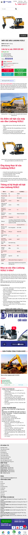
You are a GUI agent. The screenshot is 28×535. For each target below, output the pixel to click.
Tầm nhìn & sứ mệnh (4, 449)
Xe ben (1, 485)
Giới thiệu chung (3, 447)
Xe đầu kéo (2, 488)
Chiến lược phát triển (4, 458)
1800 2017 (22, 4)
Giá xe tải (2, 492)
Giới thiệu (15, 1)
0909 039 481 (9, 61)
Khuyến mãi (20, 74)
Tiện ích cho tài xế (6, 521)
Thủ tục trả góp (7, 74)
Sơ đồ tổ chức (3, 450)
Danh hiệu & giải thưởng (5, 457)
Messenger (19, 534)
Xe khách (2, 489)
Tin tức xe (2, 494)
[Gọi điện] (14, 531)
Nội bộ (25, 1)
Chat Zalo (8, 534)
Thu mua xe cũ (3, 491)
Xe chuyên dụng (3, 486)
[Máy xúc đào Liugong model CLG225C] (14, 370)
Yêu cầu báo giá (7, 70)
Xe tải (1, 481)
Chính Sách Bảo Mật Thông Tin (7, 461)
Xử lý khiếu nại (3, 452)
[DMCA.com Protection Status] (25, 527)
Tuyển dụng (20, 1)
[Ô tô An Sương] (7, 1)
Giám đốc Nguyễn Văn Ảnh (6, 460)
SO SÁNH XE (23, 35)
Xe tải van (2, 483)
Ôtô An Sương (10, 64)
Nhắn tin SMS (25, 534)
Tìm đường (3, 534)
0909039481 (8, 66)
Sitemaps (2, 495)
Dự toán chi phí (20, 70)
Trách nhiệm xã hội (4, 455)
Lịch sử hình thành (4, 453)
